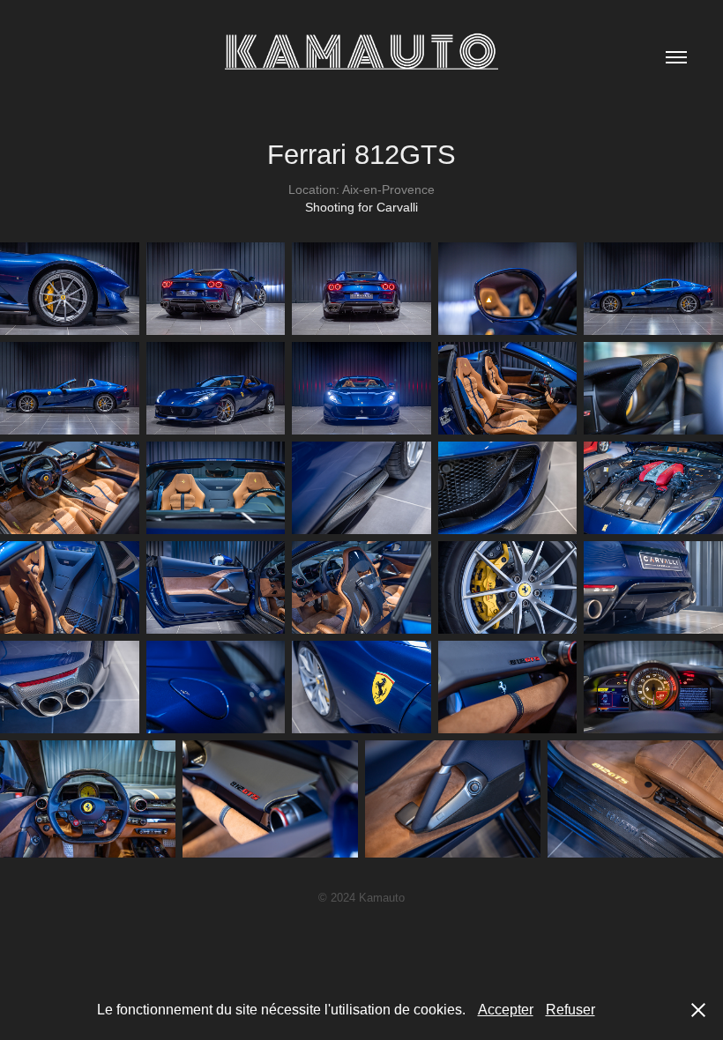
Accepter (505, 1009)
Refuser (570, 1009)
